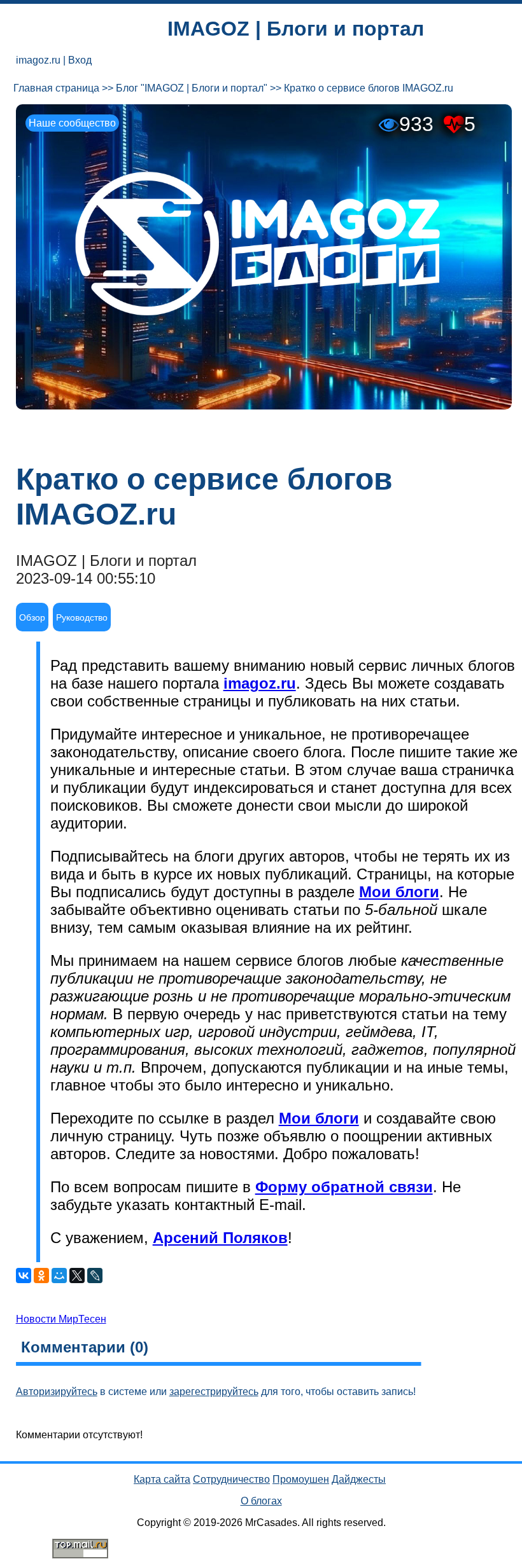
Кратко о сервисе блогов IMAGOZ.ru (368, 88)
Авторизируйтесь (56, 1391)
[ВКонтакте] (23, 1275)
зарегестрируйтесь (213, 1391)
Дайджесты (359, 1479)
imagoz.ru (38, 60)
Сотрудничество (231, 1479)
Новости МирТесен (61, 1319)
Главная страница (56, 88)
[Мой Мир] (59, 1275)
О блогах (261, 1501)
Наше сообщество (72, 123)
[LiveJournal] (94, 1275)
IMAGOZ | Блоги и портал (295, 28)
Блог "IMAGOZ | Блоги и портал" (191, 88)
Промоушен (300, 1479)
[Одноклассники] (41, 1275)
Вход (80, 60)
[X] (77, 1275)
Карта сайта (162, 1479)
